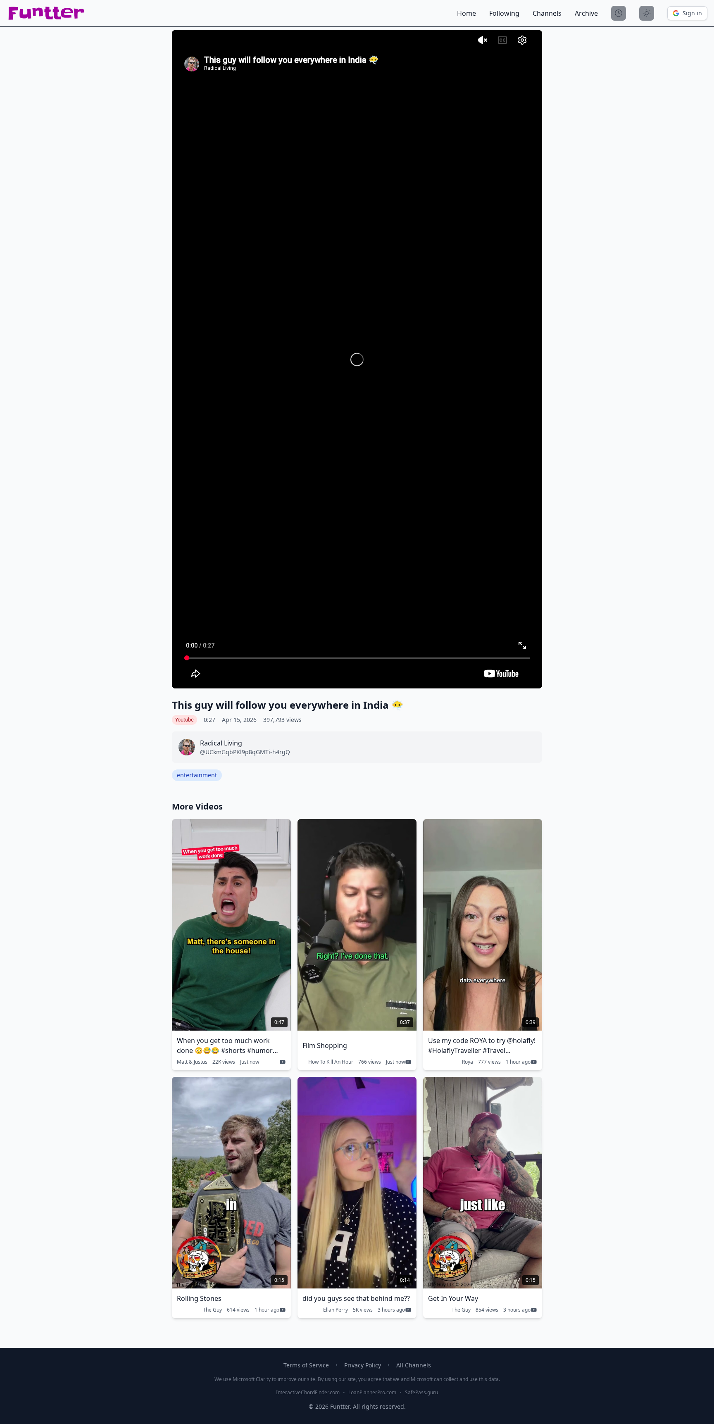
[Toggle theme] (646, 13)
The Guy (212, 1310)
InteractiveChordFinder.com (308, 1392)
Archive (586, 13)
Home (466, 13)
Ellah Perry (335, 1310)
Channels (547, 13)
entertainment (197, 775)
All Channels (413, 1365)
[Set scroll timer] (618, 13)
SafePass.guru (421, 1392)
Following (504, 13)
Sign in (692, 13)
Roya (467, 1062)
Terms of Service (306, 1365)
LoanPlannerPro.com (372, 1392)
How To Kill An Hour (330, 1062)
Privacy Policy (362, 1365)
